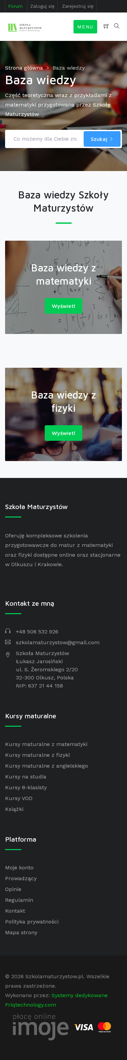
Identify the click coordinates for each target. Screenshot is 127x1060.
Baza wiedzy (68, 68)
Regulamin (19, 900)
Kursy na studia (25, 776)
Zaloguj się (42, 6)
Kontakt (15, 911)
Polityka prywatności (32, 921)
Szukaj (100, 139)
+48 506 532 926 (37, 631)
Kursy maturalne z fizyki (37, 755)
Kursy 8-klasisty (26, 787)
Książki (14, 809)
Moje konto (19, 867)
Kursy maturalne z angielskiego (46, 766)
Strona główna (24, 68)
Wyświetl (63, 306)
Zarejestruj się (77, 6)
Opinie (13, 889)
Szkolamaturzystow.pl (54, 976)
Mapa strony (21, 932)
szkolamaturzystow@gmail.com (58, 642)
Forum (15, 6)
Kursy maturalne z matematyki (46, 744)
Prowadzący (21, 878)
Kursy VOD (19, 798)
